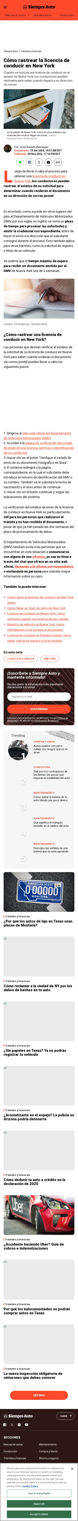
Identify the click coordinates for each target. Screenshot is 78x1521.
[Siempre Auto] (39, 7)
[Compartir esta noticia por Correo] (48, 162)
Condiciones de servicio (46, 720)
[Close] (72, 1469)
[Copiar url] (58, 162)
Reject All (39, 1504)
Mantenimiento (43, 15)
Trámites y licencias (31, 51)
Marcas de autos (15, 15)
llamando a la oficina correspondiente (44, 566)
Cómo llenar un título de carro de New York (36, 608)
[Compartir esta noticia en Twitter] (39, 162)
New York (50, 659)
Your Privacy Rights (39, 1493)
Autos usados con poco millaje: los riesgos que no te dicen (50, 749)
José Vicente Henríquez (34, 147)
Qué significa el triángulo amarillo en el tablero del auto (51, 824)
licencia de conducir (20, 659)
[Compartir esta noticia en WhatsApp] (20, 162)
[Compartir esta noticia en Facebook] (29, 162)
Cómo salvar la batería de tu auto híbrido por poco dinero (50, 798)
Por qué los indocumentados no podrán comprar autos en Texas (37, 1311)
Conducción (67, 15)
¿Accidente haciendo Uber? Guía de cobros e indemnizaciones (34, 1246)
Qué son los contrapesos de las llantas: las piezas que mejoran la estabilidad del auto (52, 775)
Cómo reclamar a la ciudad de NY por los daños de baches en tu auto (38, 988)
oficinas (38, 557)
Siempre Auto (11, 51)
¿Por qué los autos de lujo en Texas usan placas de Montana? (38, 923)
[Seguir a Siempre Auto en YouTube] (26, 1424)
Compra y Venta (44, 741)
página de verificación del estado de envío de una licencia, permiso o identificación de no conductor (39, 448)
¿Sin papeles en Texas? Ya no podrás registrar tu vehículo (35, 1052)
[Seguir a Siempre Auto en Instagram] (19, 1424)
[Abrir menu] (5, 7)
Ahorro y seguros (49, 1458)
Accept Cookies (39, 1514)
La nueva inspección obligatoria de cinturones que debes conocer (33, 1375)
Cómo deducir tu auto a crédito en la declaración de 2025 (34, 1182)
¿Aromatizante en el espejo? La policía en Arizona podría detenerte (39, 1117)
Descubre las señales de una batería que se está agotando (51, 850)
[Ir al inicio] (18, 1416)
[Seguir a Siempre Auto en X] (12, 1424)
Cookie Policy (30, 1486)
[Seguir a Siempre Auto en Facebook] (4, 1424)
